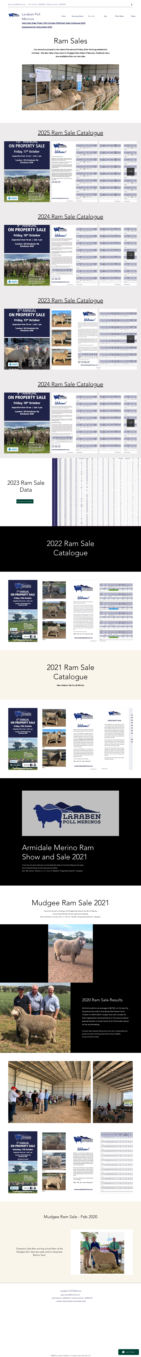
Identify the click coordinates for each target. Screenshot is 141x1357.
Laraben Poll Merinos (70, 1290)
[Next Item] (130, 172)
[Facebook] (132, 5)
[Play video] (70, 813)
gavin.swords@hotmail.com (17, 4)
